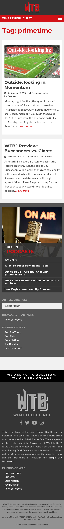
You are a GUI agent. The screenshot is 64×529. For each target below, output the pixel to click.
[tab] (32, 260)
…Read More (25, 126)
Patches (34, 156)
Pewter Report (13, 319)
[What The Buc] (32, 6)
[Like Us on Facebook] (21, 423)
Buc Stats (9, 336)
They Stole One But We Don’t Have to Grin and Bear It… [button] (31, 282)
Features (12, 96)
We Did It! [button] (10, 259)
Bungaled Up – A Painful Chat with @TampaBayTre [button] (26, 273)
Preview (48, 156)
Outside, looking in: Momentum (25, 85)
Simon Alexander (40, 93)
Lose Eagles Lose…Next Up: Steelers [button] (27, 289)
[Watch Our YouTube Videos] (35, 423)
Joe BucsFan (11, 344)
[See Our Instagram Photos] (42, 423)
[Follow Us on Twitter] (27, 423)
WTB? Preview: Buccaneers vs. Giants (28, 148)
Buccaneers (35, 443)
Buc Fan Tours (12, 332)
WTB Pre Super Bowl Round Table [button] (26, 265)
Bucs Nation (11, 340)
